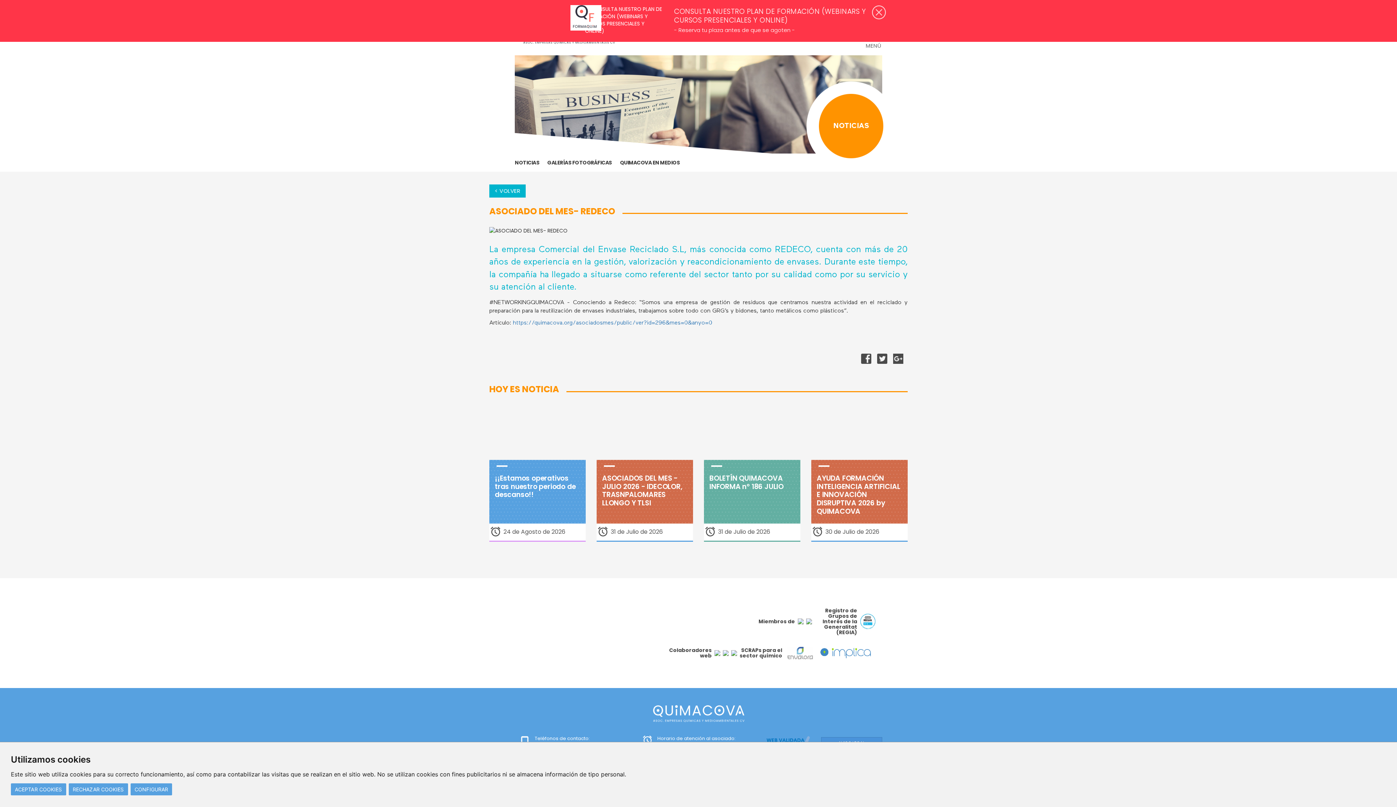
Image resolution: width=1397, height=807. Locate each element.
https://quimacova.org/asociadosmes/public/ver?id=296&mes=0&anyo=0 (612, 323)
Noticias (527, 162)
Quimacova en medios (650, 162)
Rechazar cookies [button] (98, 789)
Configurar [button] (151, 789)
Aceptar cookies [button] (38, 789)
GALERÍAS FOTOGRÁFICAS (579, 162)
